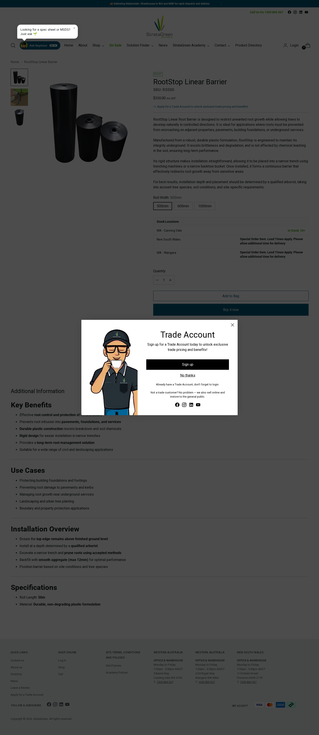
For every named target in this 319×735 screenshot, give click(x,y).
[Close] (232, 325)
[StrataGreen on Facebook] (177, 405)
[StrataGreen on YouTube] (198, 405)
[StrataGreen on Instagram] (184, 405)
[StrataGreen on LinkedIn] (191, 405)
